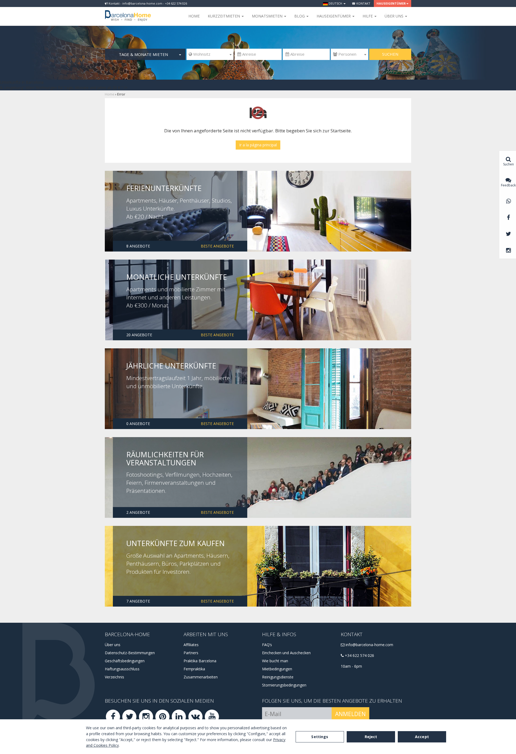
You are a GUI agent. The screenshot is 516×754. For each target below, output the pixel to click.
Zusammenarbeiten (201, 676)
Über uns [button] (394, 16)
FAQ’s (267, 644)
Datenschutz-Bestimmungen (130, 652)
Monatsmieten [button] (268, 16)
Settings (319, 736)
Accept (422, 736)
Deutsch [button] (335, 3)
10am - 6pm (351, 666)
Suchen (390, 54)
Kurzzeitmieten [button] (224, 16)
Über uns (112, 644)
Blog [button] (300, 16)
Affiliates (191, 644)
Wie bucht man (275, 660)
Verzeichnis (114, 676)
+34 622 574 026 (359, 655)
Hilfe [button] (368, 16)
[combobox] (210, 54)
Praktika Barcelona (200, 660)
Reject (371, 736)
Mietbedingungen (277, 668)
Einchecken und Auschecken (286, 652)
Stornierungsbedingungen (284, 685)
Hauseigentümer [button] (391, 3)
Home (194, 16)
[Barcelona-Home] (128, 12)
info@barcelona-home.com (369, 644)
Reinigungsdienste (277, 676)
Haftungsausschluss (122, 668)
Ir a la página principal (258, 144)
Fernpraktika (194, 668)
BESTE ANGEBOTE (217, 246)
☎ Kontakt (361, 3)
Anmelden (350, 714)
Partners (191, 652)
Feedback (508, 185)
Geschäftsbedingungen (125, 660)
